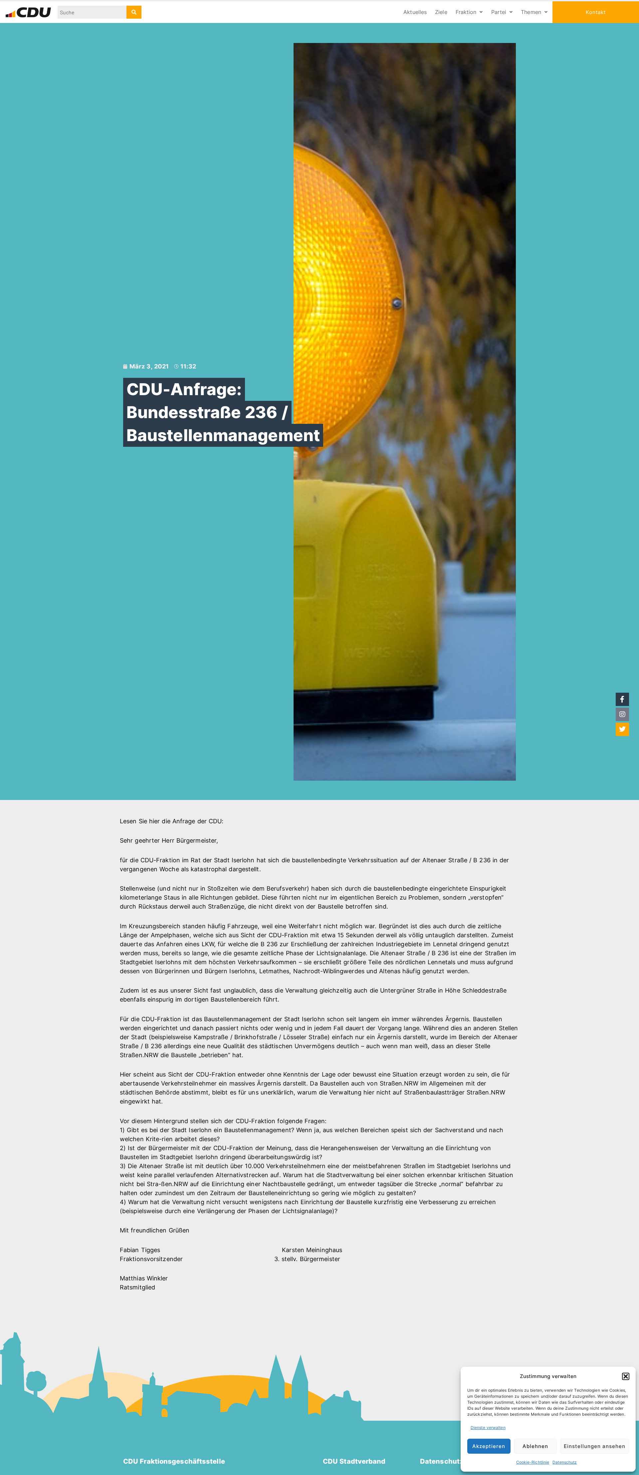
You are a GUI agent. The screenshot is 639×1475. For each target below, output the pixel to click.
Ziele (441, 12)
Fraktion (466, 12)
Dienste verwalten (488, 1427)
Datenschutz (564, 1462)
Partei (499, 12)
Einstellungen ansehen (594, 1446)
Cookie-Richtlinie (532, 1462)
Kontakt (596, 12)
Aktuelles (415, 12)
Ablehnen (535, 1446)
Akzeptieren (488, 1446)
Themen (531, 12)
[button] (625, 1376)
